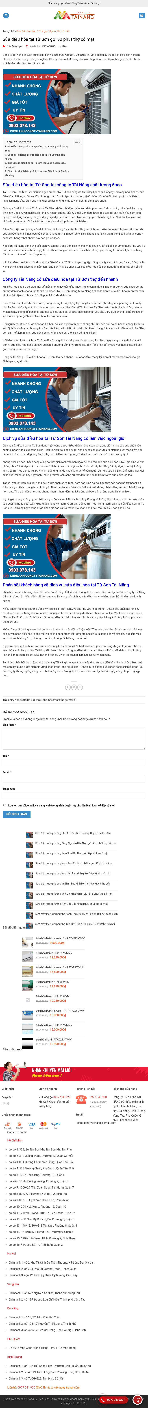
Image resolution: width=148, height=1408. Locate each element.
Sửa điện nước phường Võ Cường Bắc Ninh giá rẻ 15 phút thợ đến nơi (73, 893)
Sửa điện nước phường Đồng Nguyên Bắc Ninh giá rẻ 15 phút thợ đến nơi (75, 843)
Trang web (9, 788)
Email (7, 772)
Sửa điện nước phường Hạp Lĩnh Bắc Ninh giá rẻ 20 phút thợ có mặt (72, 873)
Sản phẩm (7, 1097)
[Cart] (142, 16)
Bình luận (9, 724)
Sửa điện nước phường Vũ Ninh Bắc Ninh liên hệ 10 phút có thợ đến (72, 883)
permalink (70, 699)
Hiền (64, 46)
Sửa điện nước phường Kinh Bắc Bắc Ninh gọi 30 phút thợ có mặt (71, 903)
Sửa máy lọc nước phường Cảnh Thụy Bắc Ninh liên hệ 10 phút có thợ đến (76, 913)
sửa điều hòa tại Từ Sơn (68, 54)
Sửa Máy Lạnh (15, 46)
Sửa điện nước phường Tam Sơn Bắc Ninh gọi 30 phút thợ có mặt (71, 853)
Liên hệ (5, 1103)
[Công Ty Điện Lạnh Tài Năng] (74, 15)
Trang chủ (8, 31)
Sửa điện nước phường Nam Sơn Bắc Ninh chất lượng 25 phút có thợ (73, 863)
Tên (6, 756)
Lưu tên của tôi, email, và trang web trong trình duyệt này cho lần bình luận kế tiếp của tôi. (61, 805)
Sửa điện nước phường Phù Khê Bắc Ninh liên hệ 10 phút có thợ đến (73, 833)
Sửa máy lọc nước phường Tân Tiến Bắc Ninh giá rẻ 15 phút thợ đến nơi (75, 924)
